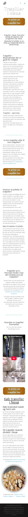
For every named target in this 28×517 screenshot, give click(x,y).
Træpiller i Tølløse (20, 496)
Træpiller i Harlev (18, 494)
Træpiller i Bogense (8, 496)
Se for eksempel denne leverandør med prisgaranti (14, 291)
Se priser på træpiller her (14, 21)
